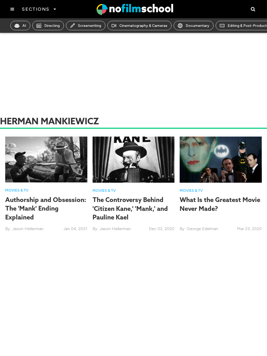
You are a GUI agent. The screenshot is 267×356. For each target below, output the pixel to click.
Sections (35, 9)
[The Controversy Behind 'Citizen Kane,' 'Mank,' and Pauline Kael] (134, 159)
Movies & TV (16, 190)
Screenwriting (89, 25)
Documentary (197, 25)
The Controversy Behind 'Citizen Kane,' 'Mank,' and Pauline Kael (130, 208)
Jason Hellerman (28, 228)
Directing (52, 25)
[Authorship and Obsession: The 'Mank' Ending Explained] (46, 159)
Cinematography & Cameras (143, 25)
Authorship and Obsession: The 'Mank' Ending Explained (45, 208)
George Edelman (202, 228)
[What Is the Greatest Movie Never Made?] (221, 159)
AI (24, 25)
